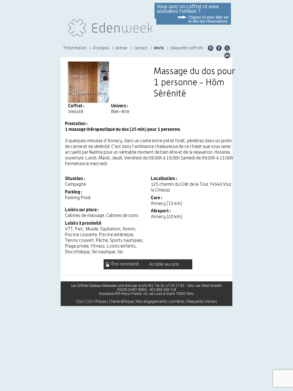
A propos (101, 48)
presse (121, 48)
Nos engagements (151, 302)
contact (140, 48)
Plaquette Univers (202, 302)
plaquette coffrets (187, 48)
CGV (89, 302)
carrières (177, 302)
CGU (79, 302)
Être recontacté (124, 264)
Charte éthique (121, 302)
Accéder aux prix (164, 264)
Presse (100, 302)
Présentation (75, 48)
